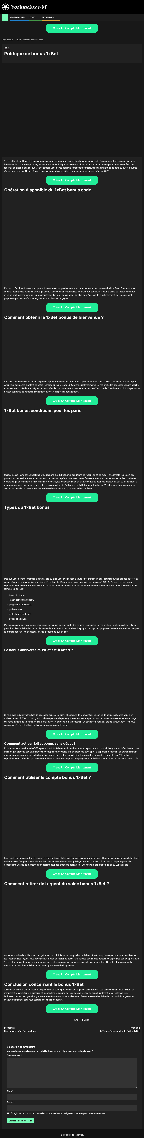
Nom (10, 1091)
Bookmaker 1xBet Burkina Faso (20, 1029)
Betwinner (48, 17)
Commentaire (14, 1055)
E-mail (11, 1102)
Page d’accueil (18, 17)
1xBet (32, 17)
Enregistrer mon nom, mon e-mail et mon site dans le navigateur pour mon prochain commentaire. (58, 1113)
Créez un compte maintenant (72, 28)
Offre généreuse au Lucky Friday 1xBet (120, 1029)
